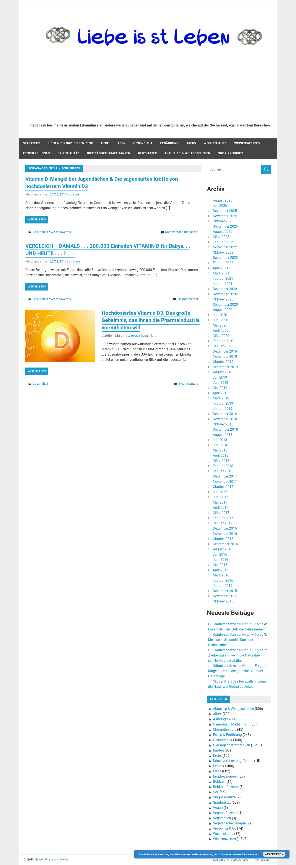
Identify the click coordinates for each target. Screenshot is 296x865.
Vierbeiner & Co (224, 828)
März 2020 (221, 336)
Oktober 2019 (223, 362)
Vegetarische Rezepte (229, 823)
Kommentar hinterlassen (181, 232)
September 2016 (225, 544)
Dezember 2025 (225, 211)
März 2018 (221, 461)
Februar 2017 (223, 518)
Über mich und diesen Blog (70, 143)
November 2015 (225, 596)
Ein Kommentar (187, 299)
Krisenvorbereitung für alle (233, 761)
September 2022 (225, 258)
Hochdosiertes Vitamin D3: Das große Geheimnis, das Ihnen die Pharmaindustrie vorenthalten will (151, 320)
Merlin (64, 859)
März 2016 (221, 575)
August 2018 (222, 435)
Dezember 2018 (225, 414)
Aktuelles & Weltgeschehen (187, 153)
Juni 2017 (220, 497)
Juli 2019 (220, 377)
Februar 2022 (223, 263)
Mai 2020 (220, 325)
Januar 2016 (222, 586)
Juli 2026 (220, 206)
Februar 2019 (223, 403)
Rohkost (219, 782)
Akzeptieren (274, 854)
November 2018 (225, 419)
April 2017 (220, 508)
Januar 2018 (222, 471)
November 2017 (225, 481)
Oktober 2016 (223, 539)
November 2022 (225, 247)
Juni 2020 (220, 320)
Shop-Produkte (231, 153)
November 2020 (225, 294)
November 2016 (225, 534)
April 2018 (220, 455)
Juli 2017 (220, 492)
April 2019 (220, 393)
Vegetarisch (222, 818)
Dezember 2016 (225, 528)
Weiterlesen (37, 220)
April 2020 (220, 330)
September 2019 (225, 367)
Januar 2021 (222, 284)
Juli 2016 (220, 554)
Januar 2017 (222, 523)
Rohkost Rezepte (226, 787)
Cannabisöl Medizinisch (231, 724)
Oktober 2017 (223, 487)
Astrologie (220, 719)
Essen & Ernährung (227, 735)
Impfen (218, 750)
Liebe (105, 143)
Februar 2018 (223, 466)
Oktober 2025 (223, 221)
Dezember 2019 (225, 351)
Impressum (262, 859)
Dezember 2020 (225, 289)
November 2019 (225, 357)
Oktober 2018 (223, 424)
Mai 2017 (220, 502)
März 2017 (221, 513)
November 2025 (225, 216)
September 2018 (225, 429)
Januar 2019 (222, 409)
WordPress (46, 859)
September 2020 (225, 304)
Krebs (191, 143)
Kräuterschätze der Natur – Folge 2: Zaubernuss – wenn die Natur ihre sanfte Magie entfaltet (237, 655)
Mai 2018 (220, 450)
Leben (121, 143)
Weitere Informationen (245, 854)
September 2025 (225, 226)
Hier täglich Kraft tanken (108, 153)
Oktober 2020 (223, 299)
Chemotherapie (224, 729)
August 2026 (222, 200)
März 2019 (221, 398)
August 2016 (222, 549)
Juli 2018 (220, 440)
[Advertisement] (150, 87)
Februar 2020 (223, 341)
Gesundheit (142, 143)
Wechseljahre (215, 143)
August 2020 (222, 310)
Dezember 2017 (225, 476)
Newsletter (147, 153)
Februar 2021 (223, 278)
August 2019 (222, 372)
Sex (216, 792)
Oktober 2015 (223, 601)
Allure (76, 261)
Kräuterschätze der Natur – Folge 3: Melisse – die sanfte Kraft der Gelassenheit (237, 639)
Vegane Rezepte (225, 813)
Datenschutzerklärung (230, 859)
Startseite (32, 143)
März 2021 (221, 273)
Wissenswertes (247, 143)
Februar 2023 (223, 242)
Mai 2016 (220, 565)
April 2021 (220, 268)
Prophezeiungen (36, 153)
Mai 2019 (220, 388)
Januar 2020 (222, 346)
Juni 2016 (220, 560)
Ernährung (169, 143)
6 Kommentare (188, 383)
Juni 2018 (220, 445)
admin (77, 194)
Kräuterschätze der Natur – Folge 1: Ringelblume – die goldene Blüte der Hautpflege (237, 671)
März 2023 (221, 237)
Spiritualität (68, 153)
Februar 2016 (223, 580)
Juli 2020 (220, 315)
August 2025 (222, 232)
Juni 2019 (220, 383)
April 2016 (220, 570)
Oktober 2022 (223, 252)
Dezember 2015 (225, 591)
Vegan (218, 808)
